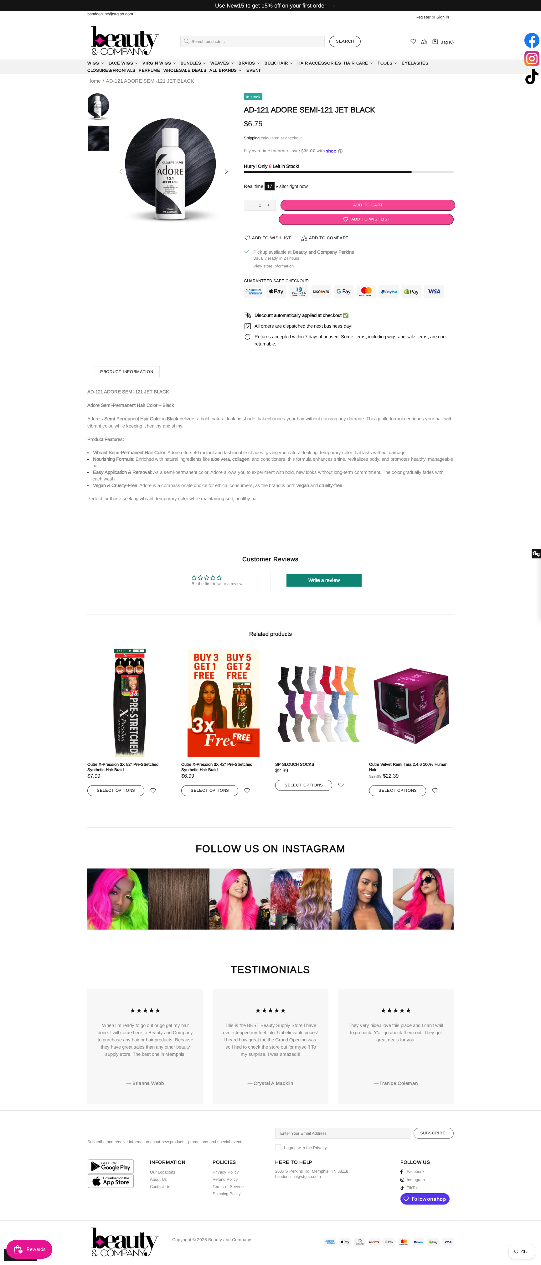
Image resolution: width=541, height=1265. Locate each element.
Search (345, 41)
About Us (158, 1179)
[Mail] (321, 1176)
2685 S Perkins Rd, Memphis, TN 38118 (311, 1171)
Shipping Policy (227, 1193)
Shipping (252, 138)
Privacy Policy (226, 1172)
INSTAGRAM (313, 848)
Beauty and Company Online (124, 41)
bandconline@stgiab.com (110, 14)
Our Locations (162, 1172)
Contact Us (160, 1186)
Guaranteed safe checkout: (276, 280)
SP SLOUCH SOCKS (294, 764)
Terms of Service (228, 1186)
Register (422, 17)
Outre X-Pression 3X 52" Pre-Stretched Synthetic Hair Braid (122, 767)
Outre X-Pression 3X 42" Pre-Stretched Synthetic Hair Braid (216, 767)
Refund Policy (225, 1179)
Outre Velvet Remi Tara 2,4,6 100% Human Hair (408, 767)
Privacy (320, 1147)
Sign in (442, 17)
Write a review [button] (324, 580)
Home (94, 81)
